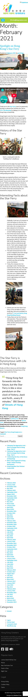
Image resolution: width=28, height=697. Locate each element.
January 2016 (11, 591)
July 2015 (10, 594)
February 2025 (11, 490)
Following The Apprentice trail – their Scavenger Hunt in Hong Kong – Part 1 (16, 453)
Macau (3, 662)
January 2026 (11, 485)
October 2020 (11, 526)
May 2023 (10, 502)
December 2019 (11, 543)
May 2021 (10, 515)
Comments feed (12, 624)
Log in (9, 620)
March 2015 (10, 598)
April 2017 (10, 577)
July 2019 (10, 551)
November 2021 (11, 511)
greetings (21, 53)
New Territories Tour (7, 665)
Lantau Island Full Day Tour (8, 660)
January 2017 (11, 583)
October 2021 (11, 513)
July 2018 (10, 562)
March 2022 (10, 509)
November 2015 (11, 592)
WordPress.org (11, 626)
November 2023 (11, 496)
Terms (3, 687)
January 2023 (11, 505)
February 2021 (11, 521)
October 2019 (11, 547)
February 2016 (11, 589)
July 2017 (10, 575)
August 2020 (10, 530)
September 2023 (12, 498)
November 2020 (11, 524)
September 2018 (12, 560)
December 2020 (11, 522)
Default (9, 611)
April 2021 (10, 517)
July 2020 (10, 532)
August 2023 (10, 500)
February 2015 (11, 600)
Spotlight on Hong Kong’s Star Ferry (10, 47)
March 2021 (10, 519)
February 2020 (11, 539)
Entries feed (10, 622)
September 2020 (12, 528)
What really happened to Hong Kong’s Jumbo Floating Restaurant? (16, 462)
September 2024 (12, 492)
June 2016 (10, 585)
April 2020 (10, 538)
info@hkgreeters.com (19, 20)
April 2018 (10, 568)
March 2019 (10, 556)
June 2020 (10, 534)
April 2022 (10, 507)
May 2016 (10, 587)
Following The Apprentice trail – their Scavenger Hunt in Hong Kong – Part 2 (16, 447)
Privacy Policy (5, 681)
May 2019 (10, 553)
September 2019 (12, 549)
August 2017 (10, 573)
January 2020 (11, 541)
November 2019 (11, 545)
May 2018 (10, 566)
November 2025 (11, 486)
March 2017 (10, 579)
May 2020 (10, 536)
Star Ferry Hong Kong (11, 432)
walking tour (15, 418)
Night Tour (4, 671)
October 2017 (11, 572)
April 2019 (10, 555)
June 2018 (10, 564)
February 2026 (11, 483)
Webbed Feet (18, 695)
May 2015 (10, 596)
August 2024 (10, 494)
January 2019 (11, 558)
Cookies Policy (5, 684)
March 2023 (10, 503)
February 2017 (11, 581)
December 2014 (11, 602)
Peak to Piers (5, 668)
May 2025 (10, 488)
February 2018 (11, 570)
